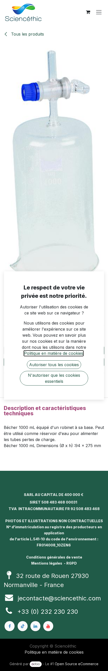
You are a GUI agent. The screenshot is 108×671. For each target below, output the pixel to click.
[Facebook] (10, 626)
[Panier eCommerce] (87, 12)
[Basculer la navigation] (98, 12)
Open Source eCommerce (76, 664)
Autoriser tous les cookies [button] (54, 364)
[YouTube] (48, 626)
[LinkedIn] (35, 626)
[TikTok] (23, 626)
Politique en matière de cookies (54, 652)
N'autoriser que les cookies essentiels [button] (54, 378)
